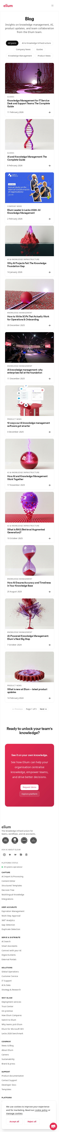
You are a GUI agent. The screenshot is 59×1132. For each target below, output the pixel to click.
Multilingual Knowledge (13, 894)
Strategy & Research (11, 989)
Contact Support (9, 1080)
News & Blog (8, 1045)
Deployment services (11, 1002)
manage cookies (14, 1113)
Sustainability (8, 1059)
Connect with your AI (11, 950)
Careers (5, 1054)
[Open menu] (52, 5)
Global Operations (10, 971)
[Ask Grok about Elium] (15, 854)
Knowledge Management (20, 55)
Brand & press (8, 1063)
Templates (6, 1089)
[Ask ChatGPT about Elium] (4, 854)
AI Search (6, 941)
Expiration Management (13, 911)
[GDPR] (24, 840)
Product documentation (13, 1075)
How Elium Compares (12, 1015)
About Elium (7, 1050)
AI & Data (6, 985)
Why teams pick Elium (12, 1024)
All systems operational (13, 867)
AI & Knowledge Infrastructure (36, 43)
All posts (12, 43)
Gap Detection (8, 924)
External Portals (9, 959)
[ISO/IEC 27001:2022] (5, 840)
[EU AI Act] (33, 840)
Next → (43, 709)
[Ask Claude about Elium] (21, 854)
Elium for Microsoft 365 (13, 1029)
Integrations (7, 899)
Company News (23, 49)
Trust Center (7, 1006)
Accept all (14, 1121)
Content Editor (8, 881)
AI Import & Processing (12, 876)
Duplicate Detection (11, 929)
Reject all (32, 1121)
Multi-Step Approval (11, 915)
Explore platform (29, 794)
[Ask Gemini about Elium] (10, 854)
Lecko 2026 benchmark (12, 1033)
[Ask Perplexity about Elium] (26, 854)
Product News (44, 55)
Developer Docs (9, 1085)
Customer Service (10, 976)
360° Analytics (8, 920)
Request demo (29, 787)
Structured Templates (12, 885)
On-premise (7, 1011)
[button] (53, 1126)
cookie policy (41, 1110)
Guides (39, 49)
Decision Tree (8, 890)
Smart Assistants (9, 946)
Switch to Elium (9, 1020)
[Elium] (8, 5)
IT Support (7, 980)
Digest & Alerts (9, 955)
